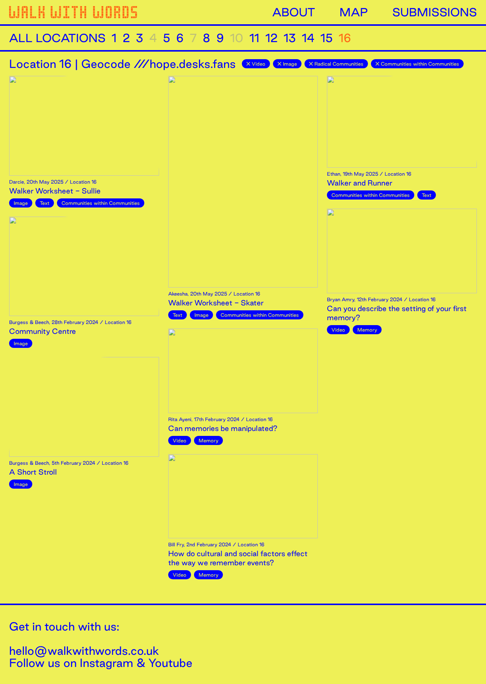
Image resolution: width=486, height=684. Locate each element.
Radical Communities (338, 63)
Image (290, 63)
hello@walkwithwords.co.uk (84, 650)
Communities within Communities (420, 63)
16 (345, 37)
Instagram (106, 662)
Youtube (170, 662)
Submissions (434, 12)
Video (258, 63)
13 (290, 37)
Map (353, 12)
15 (326, 37)
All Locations (57, 37)
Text (44, 203)
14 (308, 37)
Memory (208, 440)
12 (271, 37)
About (293, 12)
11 (254, 37)
